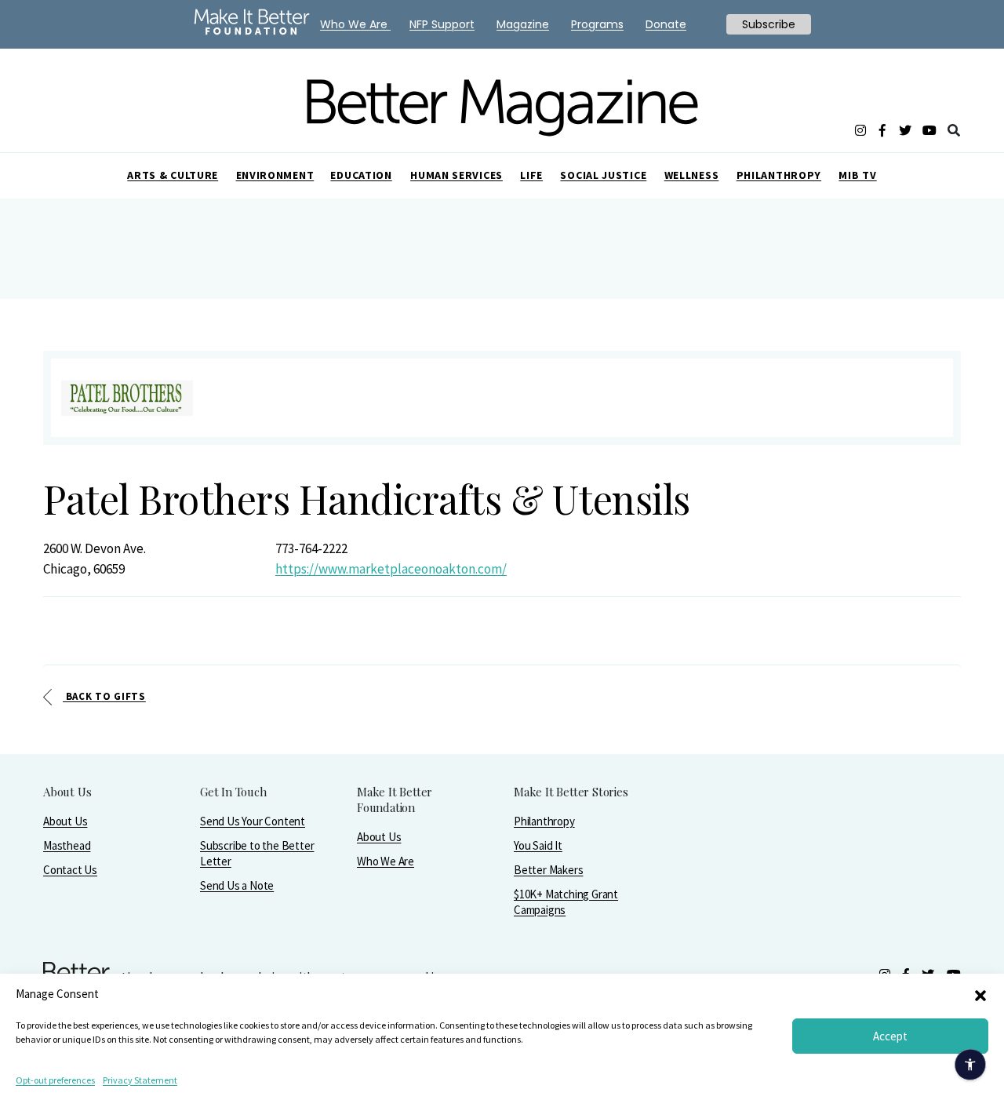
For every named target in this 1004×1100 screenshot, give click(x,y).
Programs (597, 24)
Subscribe (768, 24)
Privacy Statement (140, 1080)
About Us (65, 821)
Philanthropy (779, 175)
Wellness (691, 175)
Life (531, 175)
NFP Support (442, 24)
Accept (890, 1036)
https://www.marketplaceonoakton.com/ (391, 568)
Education (360, 175)
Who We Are (385, 861)
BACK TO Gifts (104, 696)
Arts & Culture (172, 175)
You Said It (538, 845)
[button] (980, 994)
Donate (666, 24)
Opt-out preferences (55, 1080)
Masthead (66, 845)
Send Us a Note (237, 885)
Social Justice (603, 175)
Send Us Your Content (252, 821)
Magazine (523, 24)
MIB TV (857, 175)
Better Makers (548, 869)
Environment (275, 175)
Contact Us (70, 869)
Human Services (456, 175)
